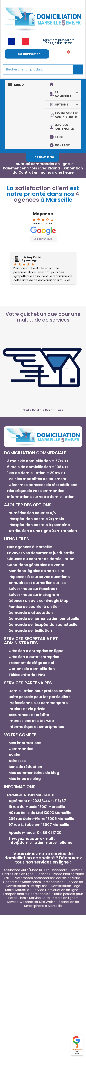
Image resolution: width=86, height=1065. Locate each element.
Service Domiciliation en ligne (55, 890)
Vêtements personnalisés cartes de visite (47, 878)
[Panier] (67, 54)
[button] (42, 157)
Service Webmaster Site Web (30, 902)
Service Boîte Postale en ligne (52, 898)
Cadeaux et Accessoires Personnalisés (33, 882)
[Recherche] (78, 69)
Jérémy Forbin (32, 257)
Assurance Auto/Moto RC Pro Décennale (36, 870)
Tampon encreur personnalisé (27, 894)
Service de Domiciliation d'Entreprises (44, 884)
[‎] (63, 84)
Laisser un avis (43, 239)
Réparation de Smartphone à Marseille (51, 904)
